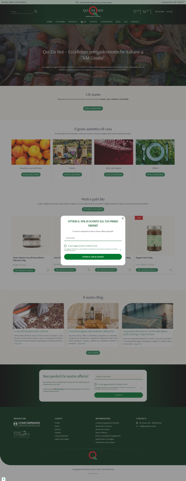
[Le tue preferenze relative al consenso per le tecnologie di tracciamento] (3, 479)
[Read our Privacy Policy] (120, 249)
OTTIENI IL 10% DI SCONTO (93, 256)
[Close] (122, 218)
